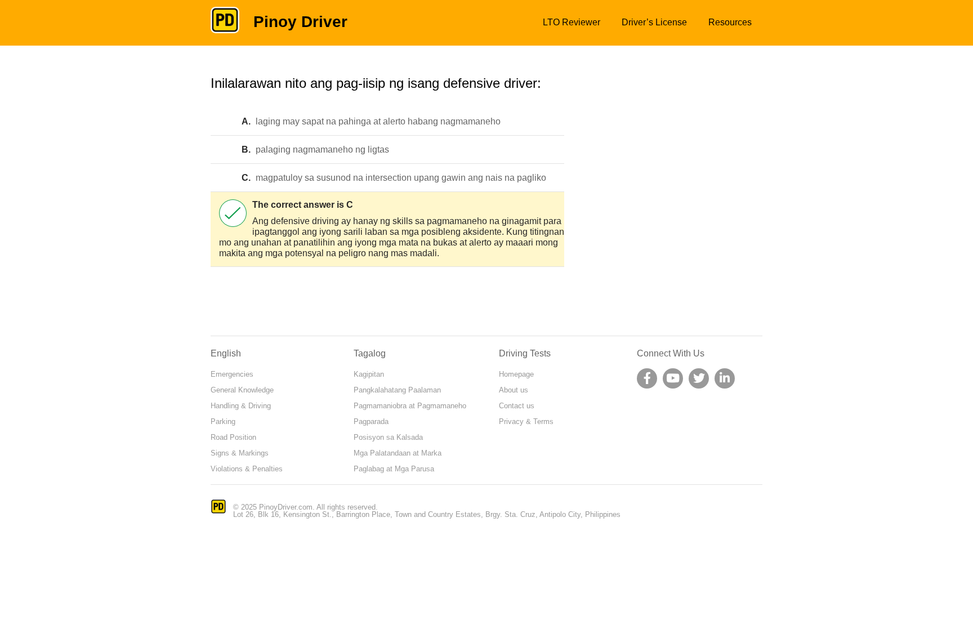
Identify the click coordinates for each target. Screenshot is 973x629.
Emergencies (232, 374)
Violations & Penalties (247, 469)
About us (513, 390)
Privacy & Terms (526, 421)
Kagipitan (369, 374)
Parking (223, 421)
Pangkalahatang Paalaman (397, 390)
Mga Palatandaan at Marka (397, 453)
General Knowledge (242, 390)
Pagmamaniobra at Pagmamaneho (410, 406)
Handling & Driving (241, 406)
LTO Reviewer (571, 22)
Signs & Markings (240, 453)
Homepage (516, 374)
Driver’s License (654, 22)
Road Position (233, 437)
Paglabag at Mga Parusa (394, 469)
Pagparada (371, 421)
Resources (730, 22)
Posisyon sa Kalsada (388, 437)
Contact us (516, 406)
